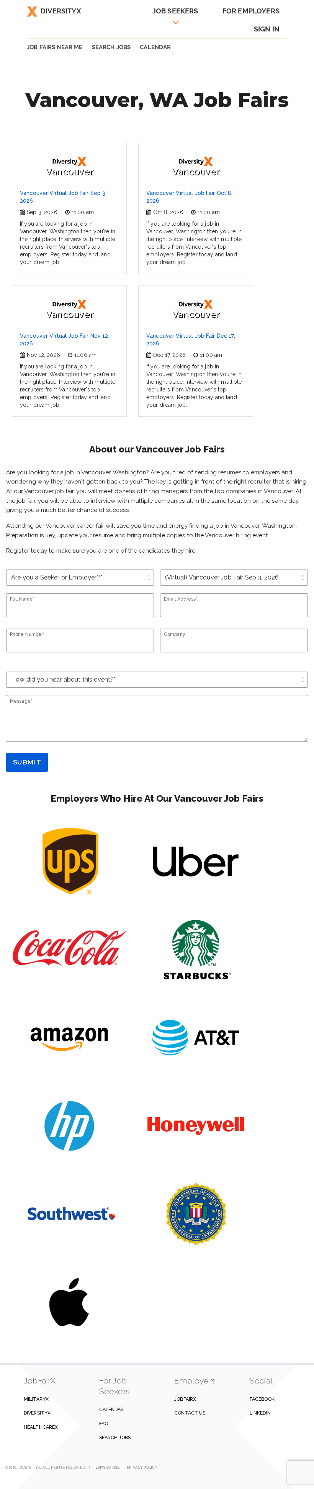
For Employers (251, 11)
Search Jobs (115, 1437)
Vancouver (69, 171)
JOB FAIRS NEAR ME (55, 47)
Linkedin (260, 1413)
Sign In (267, 29)
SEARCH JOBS (111, 47)
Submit (27, 762)
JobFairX (185, 1399)
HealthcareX (41, 1427)
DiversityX (61, 11)
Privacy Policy (142, 1467)
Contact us (189, 1413)
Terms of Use (106, 1467)
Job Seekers (175, 11)
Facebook (262, 1399)
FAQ (103, 1423)
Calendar (155, 47)
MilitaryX (36, 1399)
